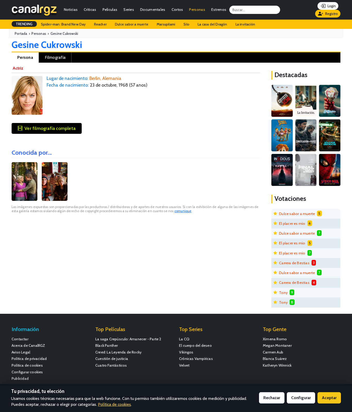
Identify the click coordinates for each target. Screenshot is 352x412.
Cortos (177, 9)
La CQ (184, 339)
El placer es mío (292, 223)
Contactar (20, 339)
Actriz (18, 68)
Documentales (152, 9)
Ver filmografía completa (50, 128)
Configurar (301, 397)
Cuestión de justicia (111, 358)
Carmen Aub (273, 352)
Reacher (100, 24)
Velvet (184, 365)
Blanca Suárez (275, 358)
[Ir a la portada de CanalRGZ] (34, 9)
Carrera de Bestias (294, 263)
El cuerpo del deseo (195, 345)
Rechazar (271, 397)
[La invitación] (306, 101)
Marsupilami (166, 24)
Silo (186, 24)
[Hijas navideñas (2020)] (55, 181)
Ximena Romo (275, 339)
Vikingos (186, 352)
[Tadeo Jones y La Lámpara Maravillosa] (282, 135)
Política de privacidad (29, 358)
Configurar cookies (27, 372)
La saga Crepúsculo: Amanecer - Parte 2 (128, 339)
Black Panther (106, 345)
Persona (25, 57)
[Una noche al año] (329, 135)
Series (128, 9)
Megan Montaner (277, 345)
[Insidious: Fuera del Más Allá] (282, 170)
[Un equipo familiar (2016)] (24, 181)
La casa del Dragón (212, 24)
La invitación (245, 24)
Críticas (90, 9)
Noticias (71, 9)
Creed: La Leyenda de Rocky (118, 352)
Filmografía (55, 57)
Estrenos (218, 9)
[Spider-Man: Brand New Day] (329, 170)
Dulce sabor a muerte (131, 24)
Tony (283, 292)
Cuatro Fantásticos (111, 365)
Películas (110, 9)
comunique (183, 211)
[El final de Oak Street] (306, 170)
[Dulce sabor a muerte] (329, 101)
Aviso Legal (21, 352)
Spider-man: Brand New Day (63, 24)
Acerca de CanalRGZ (28, 345)
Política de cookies (27, 365)
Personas (197, 9)
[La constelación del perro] (306, 135)
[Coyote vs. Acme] (282, 101)
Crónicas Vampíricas (196, 358)
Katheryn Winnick (277, 365)
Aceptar (329, 397)
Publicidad (20, 378)
